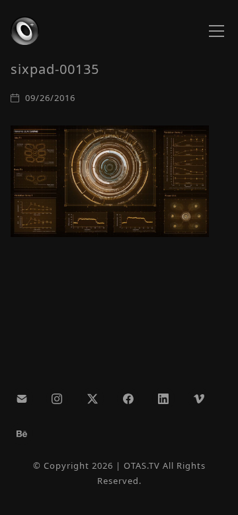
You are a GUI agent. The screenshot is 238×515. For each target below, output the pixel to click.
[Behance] (22, 434)
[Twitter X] (92, 399)
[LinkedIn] (163, 399)
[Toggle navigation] (216, 31)
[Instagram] (57, 399)
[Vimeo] (199, 399)
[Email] (22, 399)
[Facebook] (128, 399)
